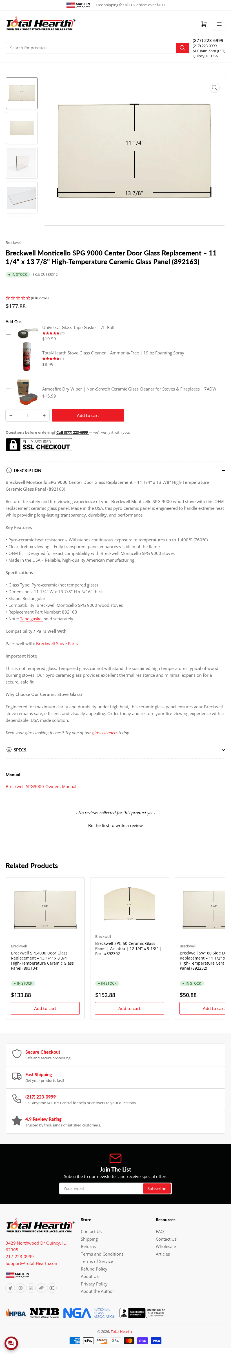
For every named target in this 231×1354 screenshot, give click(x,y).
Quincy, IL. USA (205, 55)
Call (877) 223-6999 (72, 432)
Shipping (89, 1239)
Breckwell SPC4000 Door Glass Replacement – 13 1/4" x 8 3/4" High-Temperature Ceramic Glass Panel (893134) (42, 960)
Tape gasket (31, 618)
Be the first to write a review (115, 825)
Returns (88, 1246)
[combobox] (98, 48)
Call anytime (35, 1102)
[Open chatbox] (11, 1343)
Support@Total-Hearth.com (32, 1263)
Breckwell (13, 242)
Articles (163, 1254)
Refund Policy (94, 1269)
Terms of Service (97, 1261)
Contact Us (91, 1231)
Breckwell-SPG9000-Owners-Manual (41, 786)
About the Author (97, 1291)
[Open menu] (219, 24)
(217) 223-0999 (205, 45)
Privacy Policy (94, 1284)
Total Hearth (121, 1331)
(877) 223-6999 (208, 40)
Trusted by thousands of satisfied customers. (63, 1125)
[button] (115, 298)
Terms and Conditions (102, 1254)
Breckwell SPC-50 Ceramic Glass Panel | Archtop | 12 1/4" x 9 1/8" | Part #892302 (128, 948)
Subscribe (156, 1188)
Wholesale (166, 1246)
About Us (90, 1276)
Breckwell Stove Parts (57, 643)
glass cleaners (104, 732)
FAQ (160, 1231)
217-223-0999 (20, 1256)
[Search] (182, 48)
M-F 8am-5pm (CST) (209, 50)
